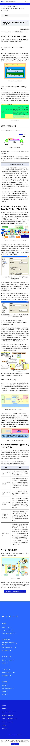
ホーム (2, 6)
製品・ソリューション (7, 660)
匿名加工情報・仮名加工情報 (8, 715)
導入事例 (4, 663)
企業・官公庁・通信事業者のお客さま (8, 643)
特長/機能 (15, 8)
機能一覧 (20, 8)
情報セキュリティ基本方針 (7, 722)
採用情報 (4, 694)
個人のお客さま (5, 650)
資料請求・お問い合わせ (13, 591)
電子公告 (4, 705)
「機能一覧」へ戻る (24, 29)
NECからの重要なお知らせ (8, 633)
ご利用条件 (4, 725)
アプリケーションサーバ (5, 8)
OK (14, 744)
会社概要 (4, 685)
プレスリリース (5, 627)
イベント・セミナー (6, 630)
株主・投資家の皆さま (7, 688)
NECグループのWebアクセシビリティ (9, 718)
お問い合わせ (4, 728)
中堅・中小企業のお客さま (8, 647)
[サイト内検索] (25, 1)
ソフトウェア (8, 6)
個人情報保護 (22, 741)
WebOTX (15, 6)
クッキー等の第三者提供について (8, 712)
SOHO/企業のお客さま (7, 672)
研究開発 (4, 691)
